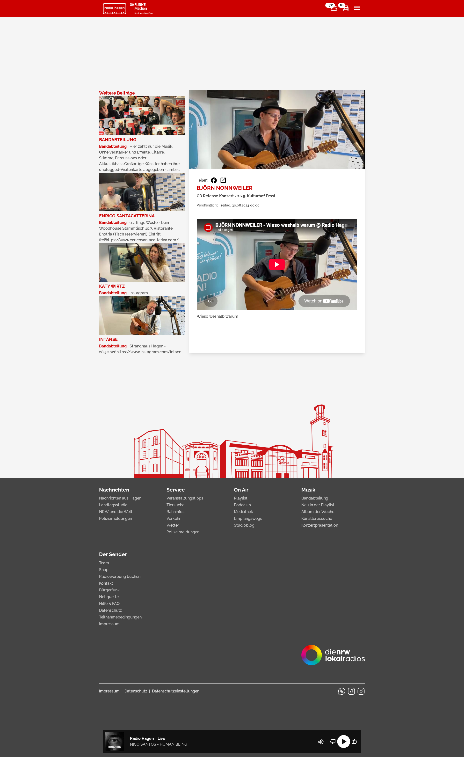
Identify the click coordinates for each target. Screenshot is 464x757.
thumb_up (354, 741)
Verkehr (174, 518)
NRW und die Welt (115, 511)
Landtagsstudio (113, 505)
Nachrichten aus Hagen (120, 498)
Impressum (109, 624)
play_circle (343, 741)
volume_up (321, 741)
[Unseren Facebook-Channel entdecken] (351, 691)
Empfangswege (248, 518)
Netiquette (109, 597)
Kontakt (106, 583)
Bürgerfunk (109, 590)
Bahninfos (175, 511)
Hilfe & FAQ (109, 603)
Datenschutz (110, 610)
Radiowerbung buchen (119, 576)
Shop (104, 569)
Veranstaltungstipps (185, 498)
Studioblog (244, 525)
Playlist (240, 498)
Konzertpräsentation (319, 525)
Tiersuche (175, 505)
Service (176, 490)
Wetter (173, 525)
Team (104, 563)
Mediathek (243, 511)
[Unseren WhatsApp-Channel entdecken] (342, 691)
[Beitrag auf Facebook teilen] (214, 180)
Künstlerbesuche (316, 518)
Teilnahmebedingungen (120, 617)
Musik (308, 490)
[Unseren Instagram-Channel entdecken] (361, 691)
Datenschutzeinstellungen (175, 691)
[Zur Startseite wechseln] (114, 8)
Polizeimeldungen (115, 518)
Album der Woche (317, 511)
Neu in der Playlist (317, 505)
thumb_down (333, 741)
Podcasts (242, 505)
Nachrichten (114, 490)
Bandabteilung (314, 498)
